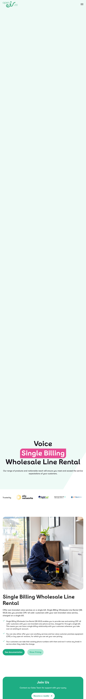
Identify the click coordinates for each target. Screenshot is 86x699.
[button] (79, 4)
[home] (10, 4)
